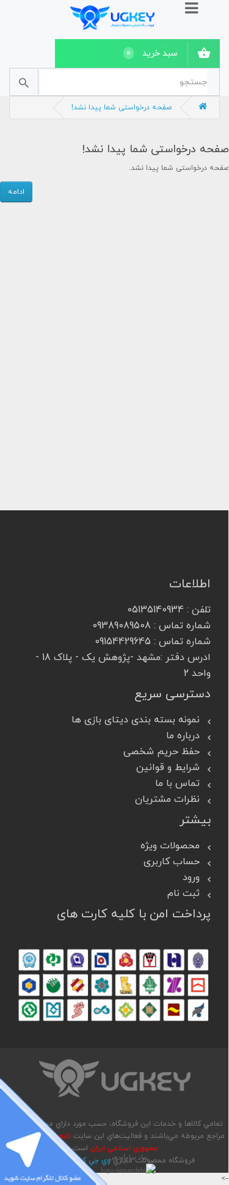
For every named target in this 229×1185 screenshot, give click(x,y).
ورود (191, 877)
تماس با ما (177, 783)
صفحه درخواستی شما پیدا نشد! (121, 107)
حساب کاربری (172, 861)
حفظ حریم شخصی (161, 751)
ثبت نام (183, 893)
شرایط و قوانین (168, 767)
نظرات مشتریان (167, 799)
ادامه (16, 192)
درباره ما (183, 736)
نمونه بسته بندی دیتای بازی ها (135, 720)
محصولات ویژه (170, 846)
